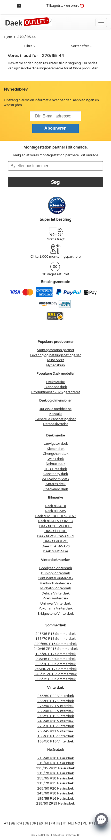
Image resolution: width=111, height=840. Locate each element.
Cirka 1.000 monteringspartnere (55, 257)
